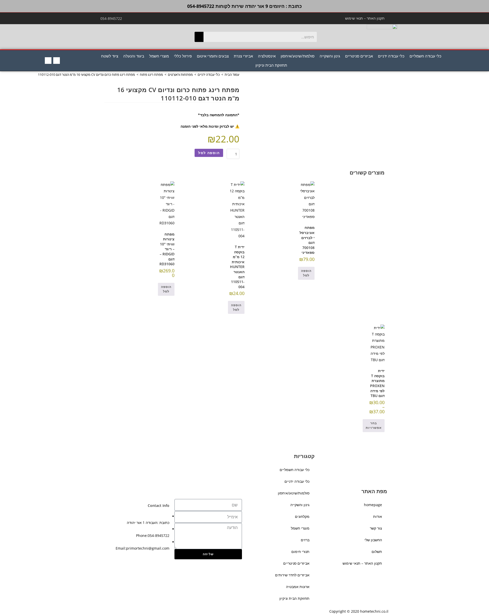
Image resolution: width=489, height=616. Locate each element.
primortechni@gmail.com (147, 548)
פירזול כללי (183, 55)
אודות (377, 516)
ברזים (305, 539)
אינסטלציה (267, 55)
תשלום (377, 551)
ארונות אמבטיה (297, 586)
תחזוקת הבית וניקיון (271, 65)
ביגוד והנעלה (133, 55)
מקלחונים (302, 516)
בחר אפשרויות (374, 425)
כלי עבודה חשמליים (425, 55)
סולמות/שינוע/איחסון (298, 55)
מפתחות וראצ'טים (180, 74)
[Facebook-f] (56, 60)
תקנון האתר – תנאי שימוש (365, 18)
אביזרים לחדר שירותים (292, 575)
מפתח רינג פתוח (151, 74)
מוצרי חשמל (159, 55)
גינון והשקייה (330, 55)
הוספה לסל (209, 152)
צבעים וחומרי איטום (213, 55)
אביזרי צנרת (243, 55)
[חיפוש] (199, 37)
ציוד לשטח (109, 55)
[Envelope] (48, 60)
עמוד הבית (232, 74)
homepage (373, 504)
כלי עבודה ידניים (391, 55)
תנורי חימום (300, 551)
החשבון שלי (373, 539)
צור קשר (376, 528)
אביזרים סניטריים (359, 55)
